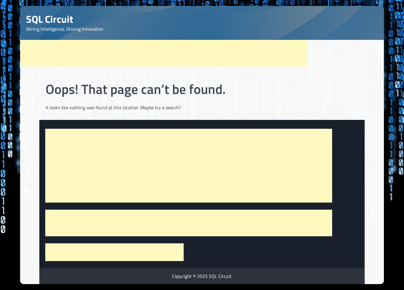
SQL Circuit (49, 19)
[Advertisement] (163, 53)
